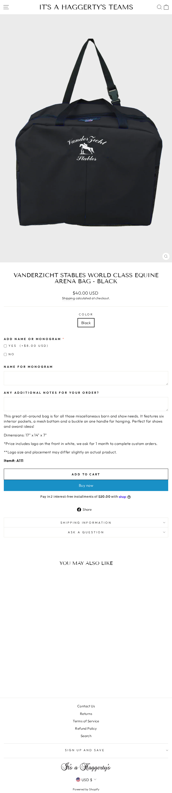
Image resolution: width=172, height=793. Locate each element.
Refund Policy (86, 728)
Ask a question (86, 532)
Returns (86, 714)
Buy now (86, 485)
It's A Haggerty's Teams (86, 7)
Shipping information (86, 522)
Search (86, 736)
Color (86, 314)
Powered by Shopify (86, 789)
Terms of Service (86, 721)
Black (86, 322)
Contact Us (86, 706)
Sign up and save (85, 750)
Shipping (68, 298)
